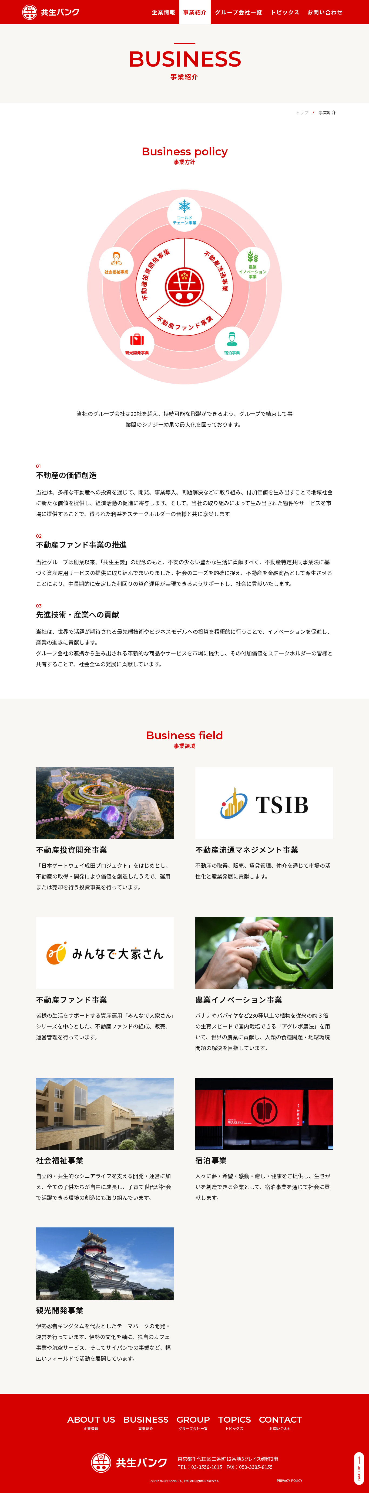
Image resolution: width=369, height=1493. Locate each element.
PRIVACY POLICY (289, 1480)
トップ (302, 112)
